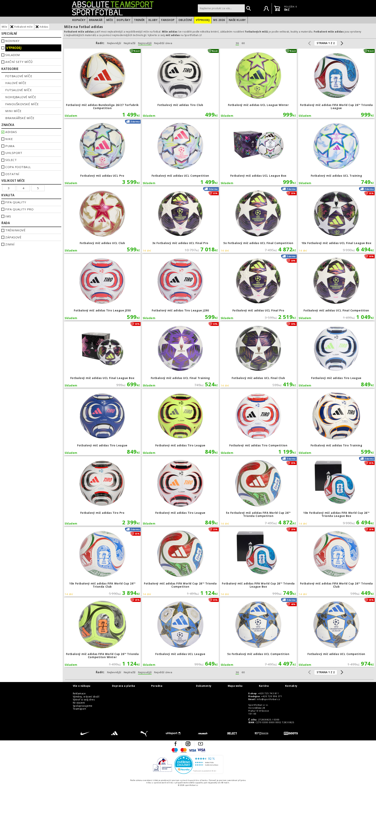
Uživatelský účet (266, 8)
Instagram (188, 743)
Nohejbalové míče (20, 97)
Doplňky (123, 20)
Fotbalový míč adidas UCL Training (336, 152)
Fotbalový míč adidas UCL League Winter (258, 83)
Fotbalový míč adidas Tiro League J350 (102, 287)
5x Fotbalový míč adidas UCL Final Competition (258, 220)
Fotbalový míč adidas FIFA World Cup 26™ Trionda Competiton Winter (102, 632)
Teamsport (79, 708)
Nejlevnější (114, 43)
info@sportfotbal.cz (268, 699)
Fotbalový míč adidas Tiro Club (180, 83)
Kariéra (264, 686)
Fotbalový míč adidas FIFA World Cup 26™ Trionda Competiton (180, 561)
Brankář (95, 20)
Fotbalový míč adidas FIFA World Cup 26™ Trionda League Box (258, 561)
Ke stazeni (79, 702)
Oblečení (185, 20)
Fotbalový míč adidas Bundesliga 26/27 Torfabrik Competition (102, 83)
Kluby (152, 20)
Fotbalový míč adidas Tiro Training (336, 422)
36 (237, 43)
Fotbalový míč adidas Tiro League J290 (180, 287)
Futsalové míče (18, 90)
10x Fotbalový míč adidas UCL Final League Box (336, 220)
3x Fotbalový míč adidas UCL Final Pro (180, 220)
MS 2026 (219, 20)
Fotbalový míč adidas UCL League (180, 632)
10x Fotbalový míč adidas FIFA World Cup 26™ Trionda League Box (336, 491)
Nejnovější (145, 43)
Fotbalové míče (23, 26)
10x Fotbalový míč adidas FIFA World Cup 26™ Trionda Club (102, 561)
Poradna (156, 686)
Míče (109, 20)
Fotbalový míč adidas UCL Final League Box (102, 355)
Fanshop (167, 20)
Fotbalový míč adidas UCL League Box (258, 152)
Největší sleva (163, 43)
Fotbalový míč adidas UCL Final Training (180, 355)
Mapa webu (235, 686)
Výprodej (203, 20)
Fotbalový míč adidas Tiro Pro (102, 491)
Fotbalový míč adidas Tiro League (336, 355)
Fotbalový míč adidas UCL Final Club (258, 355)
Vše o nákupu (81, 686)
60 (243, 43)
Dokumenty (203, 686)
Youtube (200, 743)
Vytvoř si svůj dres (84, 699)
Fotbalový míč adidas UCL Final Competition (336, 287)
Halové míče (15, 83)
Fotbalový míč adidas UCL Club (102, 220)
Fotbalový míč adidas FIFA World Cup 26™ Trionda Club (336, 561)
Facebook (175, 743)
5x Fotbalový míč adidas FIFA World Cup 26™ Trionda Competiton (258, 491)
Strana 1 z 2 (326, 43)
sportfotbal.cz (134, 8)
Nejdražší (130, 43)
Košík (277, 8)
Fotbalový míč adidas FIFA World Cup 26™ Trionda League (336, 83)
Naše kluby (237, 20)
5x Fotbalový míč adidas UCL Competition (258, 632)
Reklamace (79, 693)
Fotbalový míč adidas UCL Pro (102, 152)
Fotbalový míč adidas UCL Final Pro (258, 287)
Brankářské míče (19, 118)
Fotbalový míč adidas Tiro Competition (258, 422)
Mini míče (13, 111)
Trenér (139, 20)
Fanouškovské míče (22, 104)
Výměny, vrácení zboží (86, 696)
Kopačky (78, 20)
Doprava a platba (123, 686)
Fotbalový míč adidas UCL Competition (180, 152)
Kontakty (291, 686)
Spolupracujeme (82, 705)
